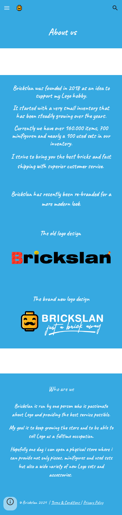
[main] (61, 32)
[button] (7, 8)
